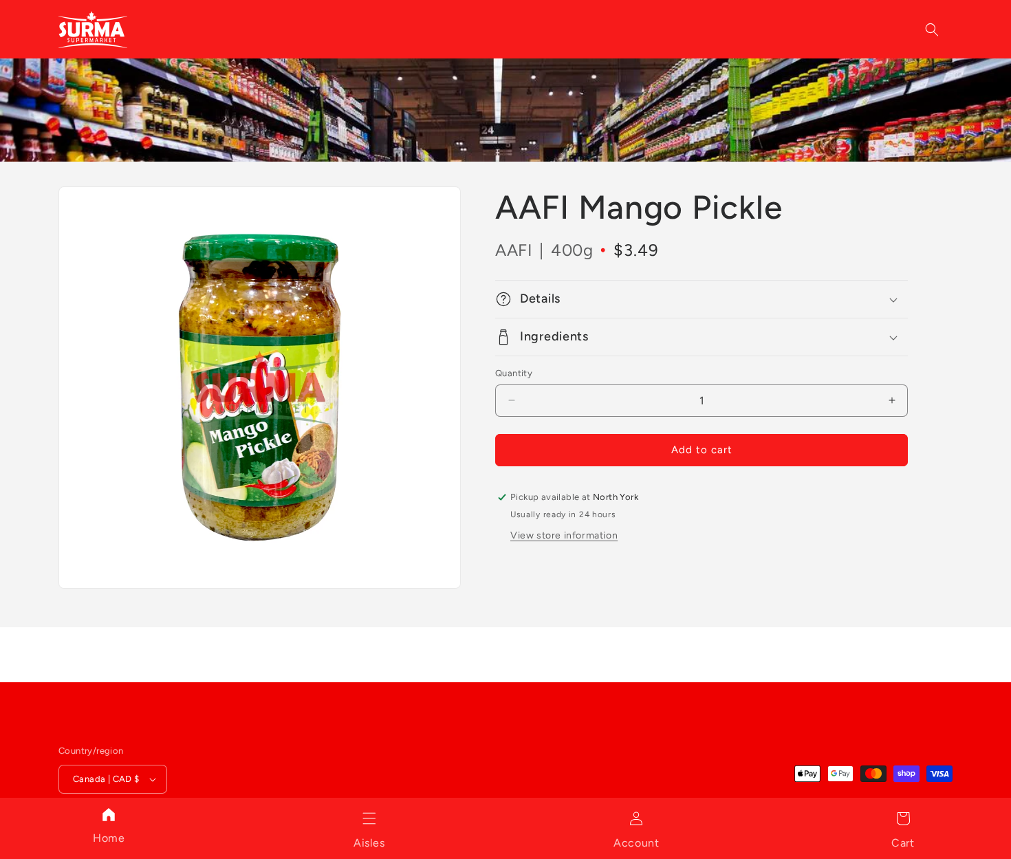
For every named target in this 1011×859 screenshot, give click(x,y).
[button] (369, 818)
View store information (564, 535)
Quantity (513, 373)
